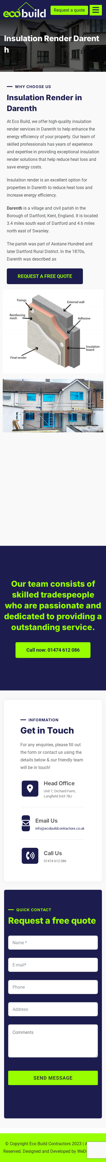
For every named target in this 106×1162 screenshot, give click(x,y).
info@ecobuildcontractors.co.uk (60, 828)
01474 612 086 (55, 861)
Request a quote (69, 10)
